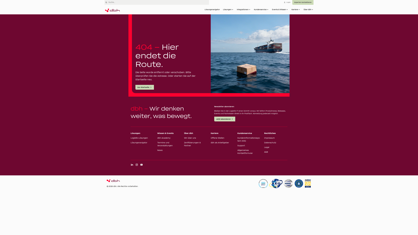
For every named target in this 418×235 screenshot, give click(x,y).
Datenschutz (270, 143)
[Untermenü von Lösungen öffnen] (232, 9)
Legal (266, 147)
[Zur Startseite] (112, 9)
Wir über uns (190, 138)
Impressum (269, 138)
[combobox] (159, 2)
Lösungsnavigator (212, 10)
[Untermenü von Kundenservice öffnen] (268, 9)
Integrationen (243, 10)
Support (241, 146)
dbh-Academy (163, 138)
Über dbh (307, 10)
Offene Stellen (217, 138)
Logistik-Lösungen (139, 138)
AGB (266, 152)
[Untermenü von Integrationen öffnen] (250, 9)
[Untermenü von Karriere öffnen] (299, 9)
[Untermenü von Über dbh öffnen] (312, 9)
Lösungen (227, 10)
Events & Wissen (279, 10)
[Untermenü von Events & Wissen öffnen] (287, 9)
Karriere (295, 10)
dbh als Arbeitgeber (220, 143)
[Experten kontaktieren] (303, 2)
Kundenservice (260, 10)
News (160, 150)
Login (288, 2)
